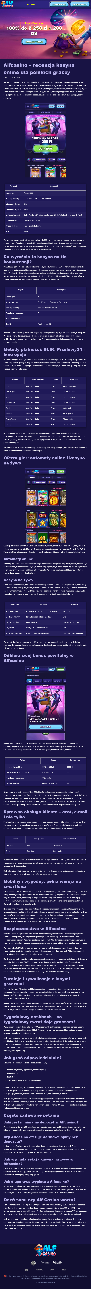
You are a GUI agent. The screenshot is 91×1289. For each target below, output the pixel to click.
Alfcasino (31, 4)
